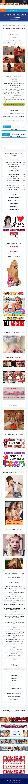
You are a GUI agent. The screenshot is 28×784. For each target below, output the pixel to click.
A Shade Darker (10, 620)
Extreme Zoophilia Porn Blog (14, 696)
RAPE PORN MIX (14, 206)
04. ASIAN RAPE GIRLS (13, 176)
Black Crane (10, 596)
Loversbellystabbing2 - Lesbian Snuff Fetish (14, 120)
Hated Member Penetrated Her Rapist (12, 588)
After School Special (10, 598)
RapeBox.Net (14, 675)
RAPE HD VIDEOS (14, 203)
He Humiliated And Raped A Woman (12, 604)
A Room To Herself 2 (10, 643)
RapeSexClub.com (14, 680)
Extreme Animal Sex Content (14, 693)
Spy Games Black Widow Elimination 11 (12, 600)
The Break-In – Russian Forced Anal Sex (13, 626)
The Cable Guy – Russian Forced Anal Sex (14, 592)
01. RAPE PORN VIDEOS (14, 166)
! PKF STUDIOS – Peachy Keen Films (13, 162)
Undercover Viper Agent (10, 614)
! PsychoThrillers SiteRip (13, 164)
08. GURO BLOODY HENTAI (13, 185)
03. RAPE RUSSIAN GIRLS (13, 174)
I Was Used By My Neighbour (10, 586)
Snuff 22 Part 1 (10, 655)
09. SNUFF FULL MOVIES (13, 187)
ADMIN (14, 37)
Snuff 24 (11, 629)
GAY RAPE (14, 194)
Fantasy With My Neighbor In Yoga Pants (13, 646)
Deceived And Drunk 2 (11, 641)
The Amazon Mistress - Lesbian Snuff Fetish (14, 113)
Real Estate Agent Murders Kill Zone (12, 635)
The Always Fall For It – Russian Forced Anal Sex (14, 652)
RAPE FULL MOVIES (14, 197)
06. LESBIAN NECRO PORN (15, 40)
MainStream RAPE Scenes (14, 200)
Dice (11, 611)
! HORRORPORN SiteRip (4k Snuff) (13, 160)
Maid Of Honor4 (10, 649)
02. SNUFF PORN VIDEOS (14, 170)
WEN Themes (18, 782)
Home (4, 25)
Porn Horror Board (14, 699)
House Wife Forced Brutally (11, 639)
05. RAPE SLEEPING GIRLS (13, 178)
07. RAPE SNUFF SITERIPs (13, 183)
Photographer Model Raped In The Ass (12, 658)
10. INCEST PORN (13, 189)
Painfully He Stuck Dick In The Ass (11, 622)
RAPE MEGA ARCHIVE (14, 209)
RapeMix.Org (14, 678)
